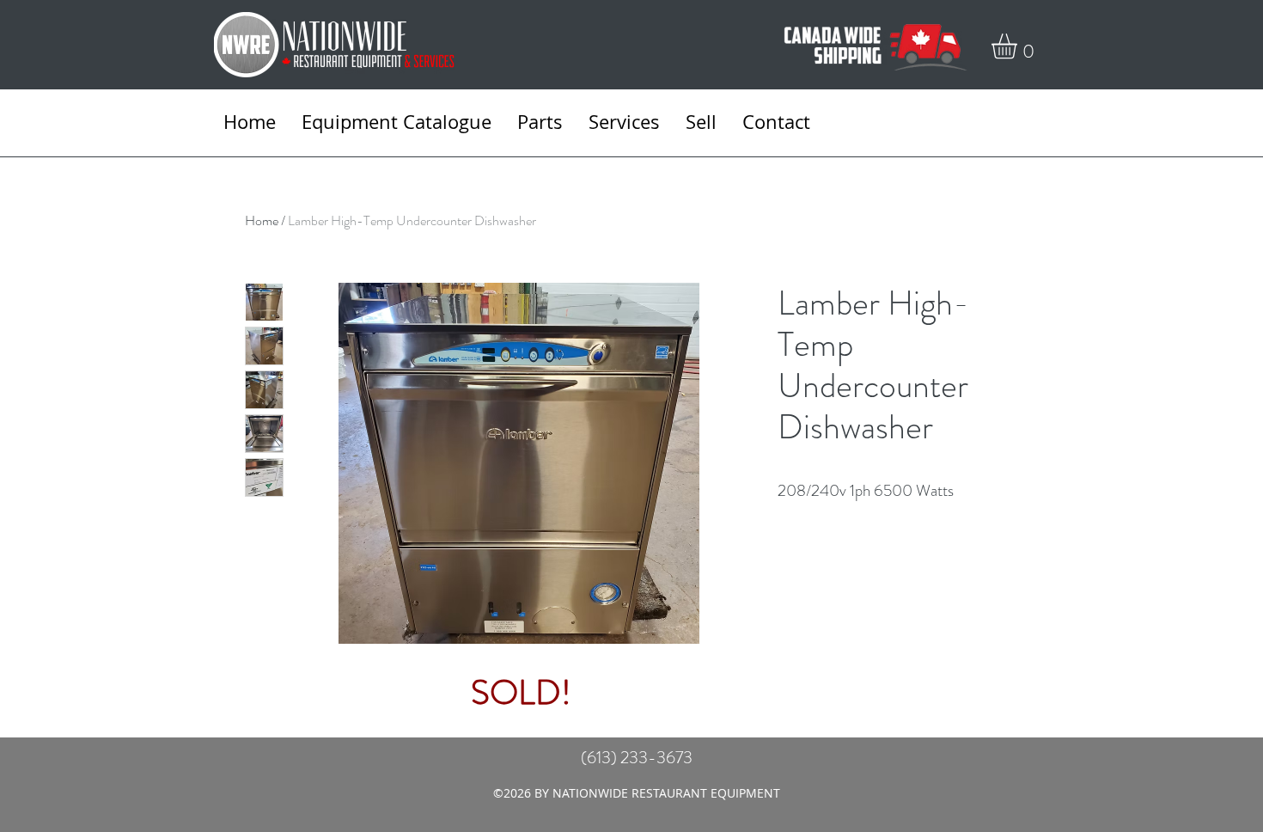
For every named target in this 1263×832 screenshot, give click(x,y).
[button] (1018, 46)
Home (261, 220)
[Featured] (520, 460)
